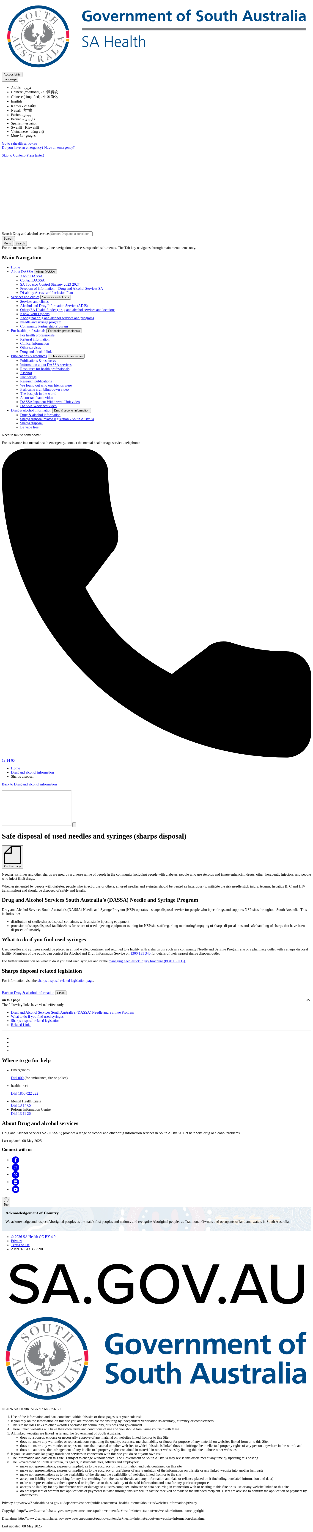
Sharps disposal (31, 423)
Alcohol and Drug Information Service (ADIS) (54, 306)
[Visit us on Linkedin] (15, 1182)
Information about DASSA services (45, 365)
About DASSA (22, 271)
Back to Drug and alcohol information (29, 784)
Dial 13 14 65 (21, 1105)
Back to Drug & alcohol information (28, 993)
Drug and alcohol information (32, 772)
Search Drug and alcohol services (26, 233)
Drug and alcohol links (36, 352)
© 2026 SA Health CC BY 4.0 (33, 1237)
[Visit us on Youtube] (15, 1189)
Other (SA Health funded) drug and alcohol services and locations (67, 310)
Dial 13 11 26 (21, 1113)
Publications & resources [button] (66, 356)
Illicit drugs (28, 377)
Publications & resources (29, 356)
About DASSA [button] (45, 271)
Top (6, 1204)
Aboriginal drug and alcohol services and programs (57, 318)
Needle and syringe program (40, 322)
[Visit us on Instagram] (15, 1167)
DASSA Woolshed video (38, 406)
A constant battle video (36, 398)
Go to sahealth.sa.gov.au (19, 143)
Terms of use (20, 1245)
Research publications (36, 381)
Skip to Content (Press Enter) (23, 155)
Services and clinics (25, 297)
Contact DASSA (32, 280)
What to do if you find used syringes (37, 1016)
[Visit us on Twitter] (15, 1174)
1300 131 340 (140, 953)
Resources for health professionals (44, 369)
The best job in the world (38, 393)
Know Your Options (34, 314)
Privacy (16, 1241)
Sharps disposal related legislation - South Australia (57, 419)
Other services (30, 347)
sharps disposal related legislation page (65, 981)
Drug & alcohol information (31, 410)
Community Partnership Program (44, 326)
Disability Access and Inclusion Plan (46, 293)
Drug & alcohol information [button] (71, 410)
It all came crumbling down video (44, 389)
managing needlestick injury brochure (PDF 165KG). (147, 961)
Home (15, 267)
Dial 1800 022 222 (24, 1093)
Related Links (21, 1025)
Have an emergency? (59, 147)
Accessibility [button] (12, 74)
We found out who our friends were (46, 385)
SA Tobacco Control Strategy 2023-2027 (50, 284)
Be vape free (29, 427)
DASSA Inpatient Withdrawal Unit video (50, 402)
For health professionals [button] (64, 331)
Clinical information (34, 343)
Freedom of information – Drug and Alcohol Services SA (61, 288)
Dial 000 (17, 1078)
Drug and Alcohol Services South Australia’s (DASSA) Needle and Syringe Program (72, 1012)
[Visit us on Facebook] (15, 1160)
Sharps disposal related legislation (35, 1021)
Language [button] (10, 79)
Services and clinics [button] (55, 297)
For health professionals (28, 331)
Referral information (34, 339)
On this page (11, 1000)
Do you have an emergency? (23, 147)
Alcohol (26, 373)
